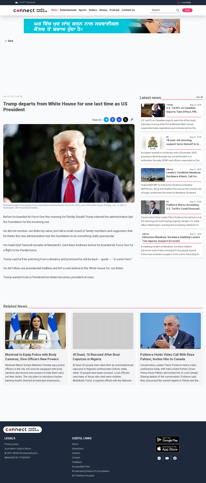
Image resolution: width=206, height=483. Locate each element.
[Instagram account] (159, 458)
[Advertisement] (103, 69)
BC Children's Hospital (83, 475)
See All (199, 97)
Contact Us (128, 10)
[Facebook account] (175, 458)
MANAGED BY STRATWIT (17, 457)
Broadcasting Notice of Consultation (90, 471)
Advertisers (78, 448)
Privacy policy (12, 444)
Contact (76, 457)
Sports (83, 10)
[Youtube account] (167, 458)
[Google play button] (167, 439)
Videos (93, 10)
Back (10, 40)
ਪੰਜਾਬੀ (187, 10)
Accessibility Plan (81, 466)
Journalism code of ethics (18, 448)
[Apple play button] (167, 448)
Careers (76, 453)
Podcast (114, 10)
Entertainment (68, 10)
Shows (103, 10)
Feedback (77, 462)
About (75, 444)
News (54, 10)
